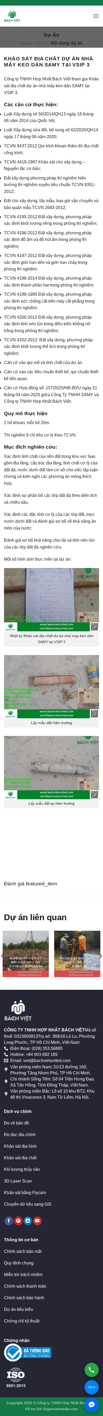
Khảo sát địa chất (20, 1158)
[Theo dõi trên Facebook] (8, 1220)
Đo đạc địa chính (20, 1134)
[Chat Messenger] (92, 1405)
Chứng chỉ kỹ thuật (21, 1321)
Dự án (42, 43)
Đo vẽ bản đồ (16, 1123)
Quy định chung (19, 1263)
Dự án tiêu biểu (18, 1309)
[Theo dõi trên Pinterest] (18, 1220)
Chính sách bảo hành (24, 1298)
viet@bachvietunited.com (47, 1060)
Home (26, 43)
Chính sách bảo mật (22, 1251)
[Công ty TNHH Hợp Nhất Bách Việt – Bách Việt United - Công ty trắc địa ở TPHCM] (15, 16)
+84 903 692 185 (42, 1054)
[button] (96, 15)
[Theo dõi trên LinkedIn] (28, 1220)
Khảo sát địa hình (20, 1146)
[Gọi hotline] (92, 1370)
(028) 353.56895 (47, 1048)
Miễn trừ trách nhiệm (23, 1274)
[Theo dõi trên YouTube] (37, 1220)
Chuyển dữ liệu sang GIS (28, 1204)
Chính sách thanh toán (25, 1286)
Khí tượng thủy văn (22, 1169)
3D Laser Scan (18, 1181)
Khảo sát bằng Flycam (25, 1192)
